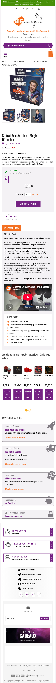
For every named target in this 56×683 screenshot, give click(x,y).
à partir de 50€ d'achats (24, 545)
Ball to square (26, 377)
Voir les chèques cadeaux (15, 488)
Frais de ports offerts (32, 579)
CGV (23, 670)
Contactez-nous (11, 665)
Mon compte (38, 9)
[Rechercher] (49, 46)
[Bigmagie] (28, 20)
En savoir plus (11, 227)
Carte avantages (28, 583)
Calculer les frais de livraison (16, 464)
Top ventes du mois (12, 417)
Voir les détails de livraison (15, 437)
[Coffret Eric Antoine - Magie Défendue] (9, 116)
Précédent (23, 128)
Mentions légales (25, 665)
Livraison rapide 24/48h (31, 574)
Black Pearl (49, 375)
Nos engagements (44, 665)
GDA (48, 680)
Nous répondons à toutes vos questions (25, 558)
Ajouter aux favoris (12, 143)
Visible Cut (38, 375)
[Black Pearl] (49, 370)
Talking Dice (5, 377)
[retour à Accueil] (3, 61)
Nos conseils (28, 588)
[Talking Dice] (7, 370)
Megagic (7, 147)
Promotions (31, 9)
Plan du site (31, 670)
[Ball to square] (28, 370)
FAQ (34, 665)
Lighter (15, 375)
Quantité (19, 194)
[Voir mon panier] (50, 54)
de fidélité (19, 532)
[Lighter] (17, 370)
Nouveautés (21, 9)
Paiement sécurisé (28, 570)
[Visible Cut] (38, 370)
